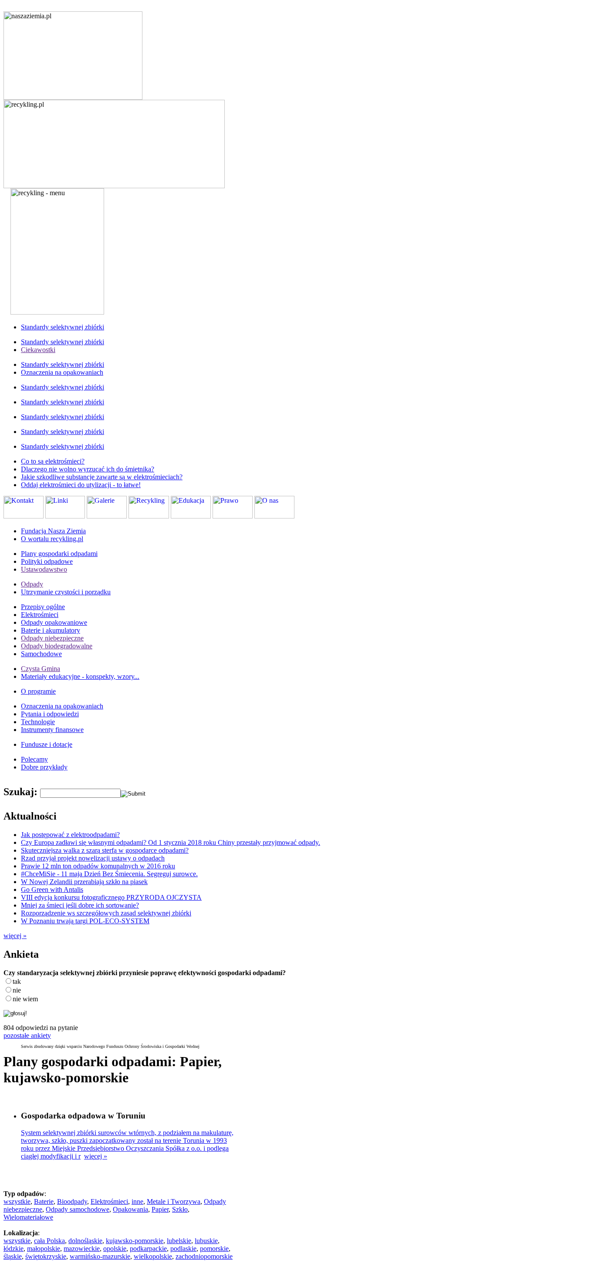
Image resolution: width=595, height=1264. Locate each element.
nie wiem (25, 999)
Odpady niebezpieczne (52, 638)
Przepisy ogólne (43, 606)
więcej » (15, 935)
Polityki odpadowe (47, 561)
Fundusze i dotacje (46, 744)
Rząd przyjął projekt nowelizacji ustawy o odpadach (93, 858)
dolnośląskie (85, 1240)
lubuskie (206, 1240)
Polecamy (34, 759)
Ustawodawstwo (44, 569)
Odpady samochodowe (77, 1209)
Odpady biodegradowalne (56, 646)
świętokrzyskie (45, 1256)
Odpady (32, 584)
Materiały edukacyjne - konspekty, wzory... (80, 676)
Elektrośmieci (39, 614)
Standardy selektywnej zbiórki (62, 327)
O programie (38, 691)
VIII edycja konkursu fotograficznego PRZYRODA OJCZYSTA (111, 897)
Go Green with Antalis (52, 889)
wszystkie (16, 1201)
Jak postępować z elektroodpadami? (70, 834)
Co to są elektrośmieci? (53, 461)
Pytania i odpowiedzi (50, 714)
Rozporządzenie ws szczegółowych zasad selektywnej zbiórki (106, 913)
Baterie (44, 1201)
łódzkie (13, 1248)
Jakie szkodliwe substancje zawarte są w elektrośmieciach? (102, 477)
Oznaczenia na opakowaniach (62, 372)
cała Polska (49, 1240)
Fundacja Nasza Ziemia (53, 531)
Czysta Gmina (40, 668)
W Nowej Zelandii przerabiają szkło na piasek (84, 881)
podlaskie (183, 1248)
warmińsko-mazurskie (100, 1256)
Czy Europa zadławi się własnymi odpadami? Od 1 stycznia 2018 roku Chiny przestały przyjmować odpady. (170, 842)
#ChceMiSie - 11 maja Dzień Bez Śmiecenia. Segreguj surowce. (109, 874)
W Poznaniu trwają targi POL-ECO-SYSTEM (85, 921)
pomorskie (214, 1248)
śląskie (12, 1256)
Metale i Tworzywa (173, 1201)
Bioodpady (72, 1201)
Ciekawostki (38, 349)
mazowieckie (82, 1248)
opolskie (114, 1248)
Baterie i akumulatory (50, 630)
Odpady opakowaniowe (54, 622)
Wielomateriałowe (28, 1217)
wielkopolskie (153, 1256)
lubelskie (179, 1240)
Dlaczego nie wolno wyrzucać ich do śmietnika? (87, 469)
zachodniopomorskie (204, 1256)
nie (17, 990)
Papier (160, 1209)
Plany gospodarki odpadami (59, 553)
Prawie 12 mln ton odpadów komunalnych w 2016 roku (98, 866)
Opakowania (130, 1209)
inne (137, 1201)
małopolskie (43, 1248)
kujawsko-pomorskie (134, 1240)
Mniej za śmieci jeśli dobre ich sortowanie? (80, 905)
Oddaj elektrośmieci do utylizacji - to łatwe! (81, 484)
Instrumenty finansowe (52, 729)
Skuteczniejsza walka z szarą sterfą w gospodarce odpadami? (105, 850)
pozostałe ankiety (27, 1035)
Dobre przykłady (44, 767)
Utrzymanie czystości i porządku (66, 592)
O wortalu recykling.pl (52, 538)
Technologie (38, 721)
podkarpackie (148, 1248)
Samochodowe (41, 653)
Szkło (180, 1209)
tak (17, 981)
